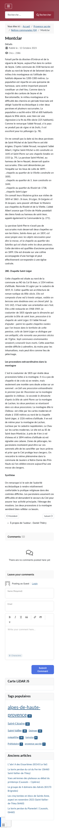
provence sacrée (33, 744)
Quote (26, 617)
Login (35, 583)
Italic (15, 617)
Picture (40, 617)
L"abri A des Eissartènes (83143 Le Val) (27, 764)
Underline (21, 617)
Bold (9, 617)
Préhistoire (13, 744)
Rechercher (45, 15)
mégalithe (13, 737)
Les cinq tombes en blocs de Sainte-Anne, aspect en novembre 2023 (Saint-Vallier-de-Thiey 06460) (29, 800)
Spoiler (9, 622)
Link (35, 617)
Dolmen (33, 730)
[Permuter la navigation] (8, 6)
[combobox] (19, 14)
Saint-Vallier (15, 730)
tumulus (29, 737)
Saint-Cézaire (16, 723)
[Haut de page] (53, 823)
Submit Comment (42, 669)
